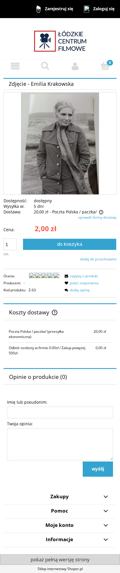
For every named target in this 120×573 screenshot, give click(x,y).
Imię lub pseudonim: (27, 402)
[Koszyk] (105, 66)
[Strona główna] (60, 38)
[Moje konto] (75, 66)
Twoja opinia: (20, 423)
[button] (15, 66)
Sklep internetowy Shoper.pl (60, 568)
